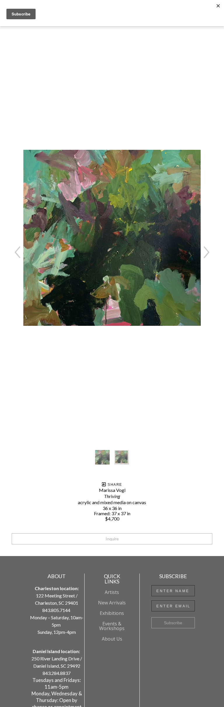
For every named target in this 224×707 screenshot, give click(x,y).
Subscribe (173, 622)
